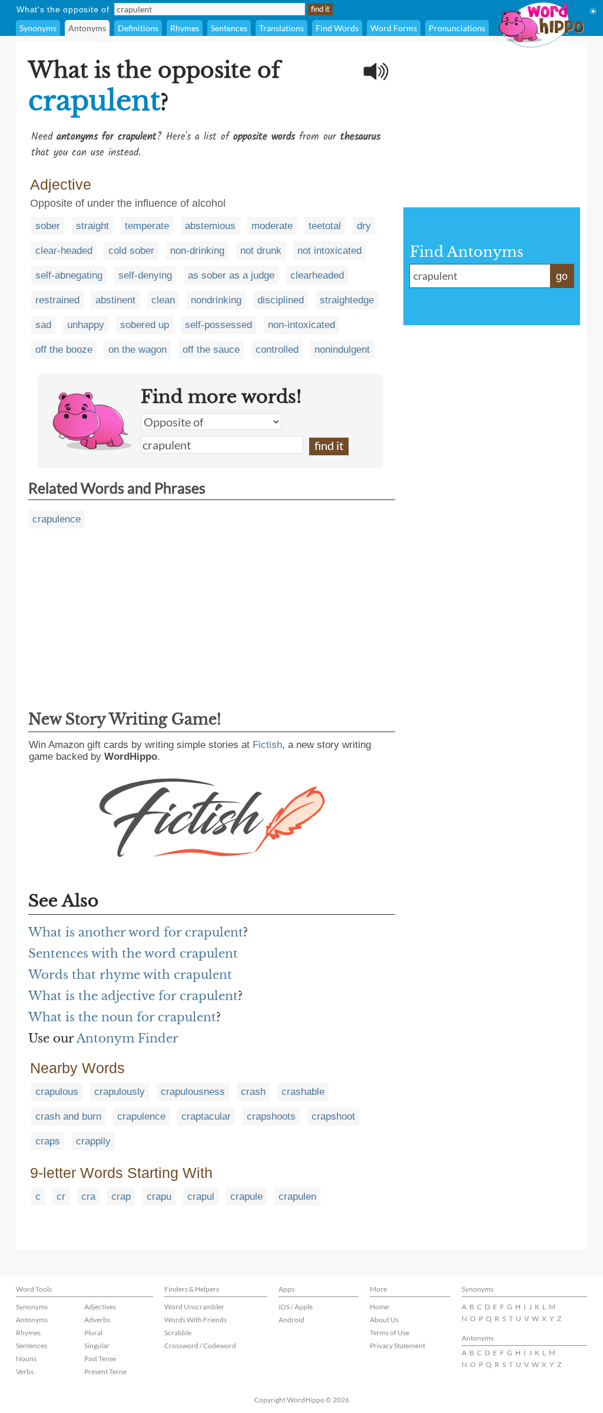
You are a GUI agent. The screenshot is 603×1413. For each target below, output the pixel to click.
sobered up (144, 324)
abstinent (115, 300)
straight (92, 225)
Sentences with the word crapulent (133, 954)
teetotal (325, 225)
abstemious (210, 225)
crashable (302, 1091)
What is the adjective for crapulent (133, 996)
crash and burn (68, 1116)
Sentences (229, 28)
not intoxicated (329, 250)
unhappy (85, 324)
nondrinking (216, 300)
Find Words (337, 28)
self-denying (145, 275)
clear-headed (63, 250)
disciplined (280, 300)
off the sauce (211, 349)
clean (163, 300)
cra (88, 1196)
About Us (384, 1319)
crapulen (297, 1196)
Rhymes (184, 28)
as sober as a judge (231, 275)
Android (291, 1319)
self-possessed (218, 324)
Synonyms (38, 28)
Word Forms (393, 28)
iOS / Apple (296, 1306)
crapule (246, 1196)
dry (364, 225)
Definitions (138, 28)
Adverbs (97, 1319)
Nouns (26, 1358)
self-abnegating (68, 275)
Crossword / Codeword (200, 1345)
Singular (97, 1345)
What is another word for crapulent (135, 932)
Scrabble (177, 1332)
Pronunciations (457, 28)
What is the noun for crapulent (122, 1017)
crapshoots (271, 1116)
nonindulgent (342, 349)
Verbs (25, 1371)
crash (253, 1091)
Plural (93, 1332)
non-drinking (197, 250)
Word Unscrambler (194, 1306)
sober (47, 225)
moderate (272, 225)
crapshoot (333, 1116)
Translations (281, 28)
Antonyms (87, 28)
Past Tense (100, 1358)
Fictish (267, 744)
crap (121, 1196)
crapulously (119, 1091)
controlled (277, 349)
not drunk (260, 250)
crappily (93, 1141)
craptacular (206, 1116)
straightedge (347, 300)
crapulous (56, 1091)
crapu (159, 1196)
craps (47, 1141)
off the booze (63, 349)
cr (61, 1196)
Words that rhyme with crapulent (130, 975)
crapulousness (193, 1091)
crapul (200, 1196)
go (562, 276)
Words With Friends (195, 1319)
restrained (57, 300)
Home (379, 1306)
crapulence (56, 519)
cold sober (131, 250)
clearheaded (317, 275)
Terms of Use (389, 1332)
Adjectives (100, 1306)
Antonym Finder (127, 1038)
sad (43, 324)
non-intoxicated (301, 324)
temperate (147, 225)
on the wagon (137, 349)
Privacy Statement (397, 1345)
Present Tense (105, 1371)
